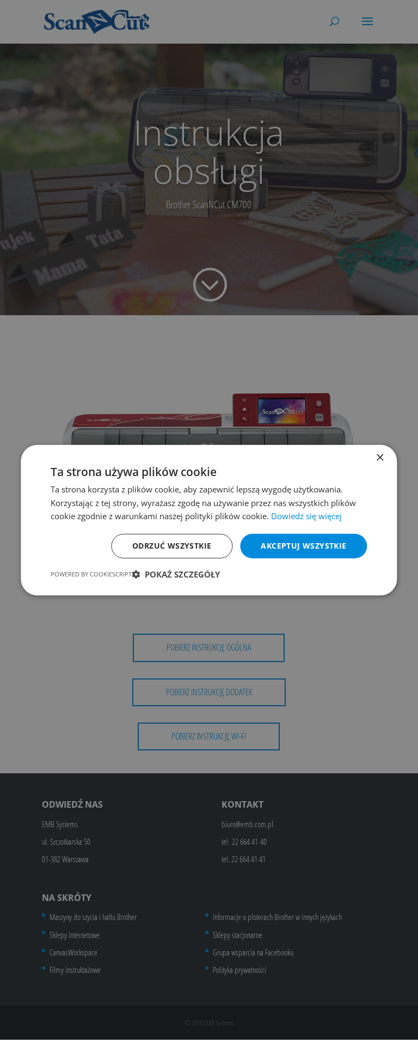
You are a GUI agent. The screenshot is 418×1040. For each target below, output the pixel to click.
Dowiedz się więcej (306, 515)
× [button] (380, 457)
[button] (176, 574)
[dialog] (209, 520)
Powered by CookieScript (91, 574)
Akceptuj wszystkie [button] (303, 545)
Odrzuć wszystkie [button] (171, 545)
